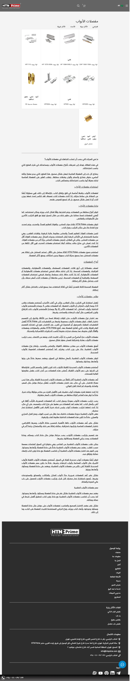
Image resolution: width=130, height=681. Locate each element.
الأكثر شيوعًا (61, 26)
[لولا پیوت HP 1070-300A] (50, 38)
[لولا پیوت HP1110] (31, 38)
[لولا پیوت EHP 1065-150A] (88, 38)
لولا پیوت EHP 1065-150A (88, 64)
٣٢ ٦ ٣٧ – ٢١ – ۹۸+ (97, 655)
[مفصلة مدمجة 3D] (31, 78)
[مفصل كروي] (88, 118)
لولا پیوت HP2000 (88, 104)
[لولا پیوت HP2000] (88, 78)
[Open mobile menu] (126, 5)
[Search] (78, 5)
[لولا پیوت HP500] (69, 78)
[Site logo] (11, 5)
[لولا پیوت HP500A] (50, 78)
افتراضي (95, 26)
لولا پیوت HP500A (50, 104)
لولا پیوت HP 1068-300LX (69, 64)
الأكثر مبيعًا (83, 26)
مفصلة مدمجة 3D (31, 104)
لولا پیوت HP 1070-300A (50, 64)
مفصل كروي (88, 144)
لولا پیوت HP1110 (31, 64)
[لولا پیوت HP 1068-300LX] (69, 38)
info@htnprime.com (109, 651)
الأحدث (72, 26)
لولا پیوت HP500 (69, 104)
